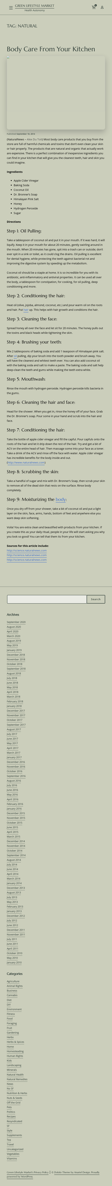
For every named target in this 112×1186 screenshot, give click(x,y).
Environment (14, 1009)
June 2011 (12, 943)
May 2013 (12, 902)
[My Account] (102, 7)
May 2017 (12, 743)
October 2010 (14, 953)
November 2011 (16, 934)
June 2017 (12, 738)
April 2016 (12, 799)
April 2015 (12, 832)
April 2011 (12, 948)
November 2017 (16, 715)
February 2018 (15, 701)
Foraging (12, 1023)
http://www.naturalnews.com (26, 462)
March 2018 (13, 696)
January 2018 (14, 706)
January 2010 (14, 962)
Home (10, 1046)
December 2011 (16, 929)
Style (9, 1130)
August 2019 (14, 640)
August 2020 (14, 626)
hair (25, 310)
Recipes (11, 1116)
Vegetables (13, 1153)
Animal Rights (15, 986)
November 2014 (16, 845)
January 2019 (14, 650)
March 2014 (13, 878)
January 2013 (14, 911)
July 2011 (12, 939)
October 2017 (14, 720)
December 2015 (16, 813)
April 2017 (12, 748)
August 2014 (14, 860)
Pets (9, 1107)
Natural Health (15, 1074)
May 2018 (12, 687)
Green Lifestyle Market (34, 6)
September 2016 (16, 776)
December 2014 (16, 841)
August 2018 (14, 673)
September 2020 (16, 622)
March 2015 (13, 836)
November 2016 (16, 766)
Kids (9, 1060)
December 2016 (16, 762)
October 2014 (14, 850)
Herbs (10, 1037)
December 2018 (16, 654)
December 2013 (16, 887)
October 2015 (14, 822)
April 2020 (12, 631)
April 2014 (12, 874)
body (61, 499)
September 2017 (16, 724)
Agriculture (13, 981)
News (10, 1083)
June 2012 (12, 925)
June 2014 (12, 869)
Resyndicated (14, 1121)
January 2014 (14, 883)
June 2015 (12, 827)
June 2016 (12, 790)
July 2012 (12, 920)
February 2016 (15, 804)
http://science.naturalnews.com (27, 550)
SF (8, 1125)
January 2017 (14, 757)
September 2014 (16, 855)
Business (12, 990)
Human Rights (15, 1056)
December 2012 (16, 915)
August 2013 (14, 892)
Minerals (12, 1069)
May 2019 (12, 645)
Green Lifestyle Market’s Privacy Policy (27, 1172)
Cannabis (12, 995)
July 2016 (12, 785)
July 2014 (12, 864)
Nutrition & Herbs (17, 1093)
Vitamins (12, 1158)
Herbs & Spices (15, 1041)
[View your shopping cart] (99, 8)
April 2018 (12, 692)
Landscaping (14, 1065)
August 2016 (14, 780)
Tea (9, 1139)
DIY (9, 1004)
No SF (10, 1088)
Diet (9, 1000)
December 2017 (16, 710)
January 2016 (14, 808)
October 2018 (14, 664)
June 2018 (12, 682)
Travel (10, 1144)
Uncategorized (15, 1149)
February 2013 (15, 906)
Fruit (9, 1028)
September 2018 (16, 668)
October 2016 (14, 771)
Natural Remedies (17, 1079)
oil (15, 356)
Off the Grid (13, 1102)
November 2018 (16, 659)
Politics (11, 1111)
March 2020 (13, 636)
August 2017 (14, 729)
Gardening (13, 1032)
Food (10, 1018)
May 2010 (12, 957)
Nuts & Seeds (14, 1098)
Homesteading (15, 1051)
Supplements (14, 1135)
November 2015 (16, 817)
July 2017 (12, 734)
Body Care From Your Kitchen (51, 49)
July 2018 (12, 678)
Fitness (11, 1013)
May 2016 (12, 794)
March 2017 (13, 752)
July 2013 (12, 897)
